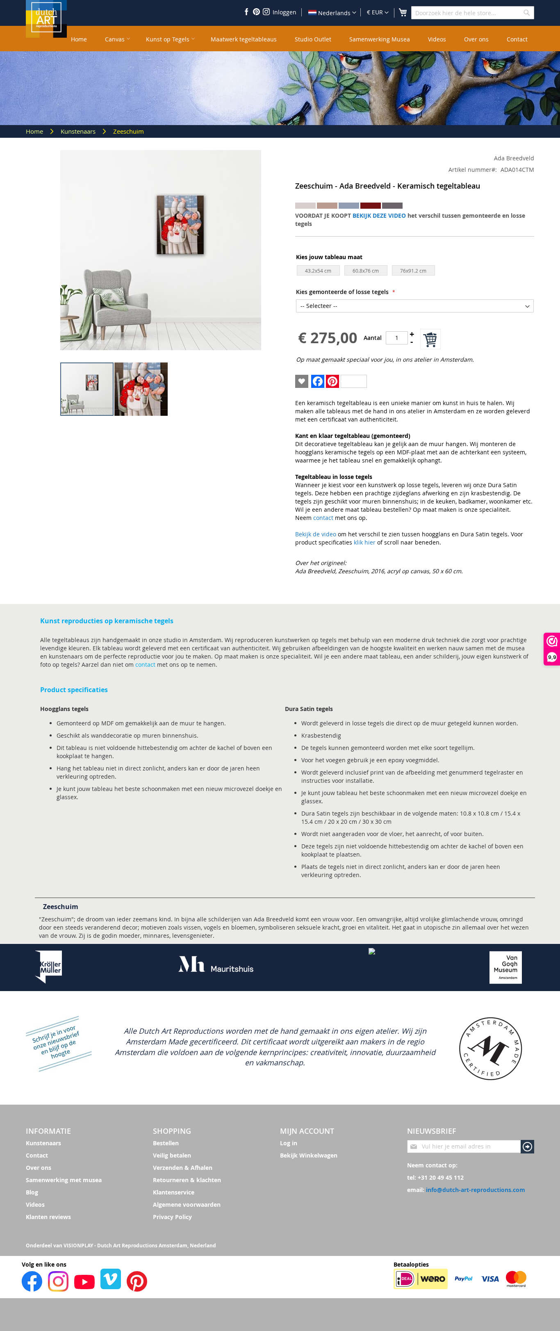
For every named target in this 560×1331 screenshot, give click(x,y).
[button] (378, 12)
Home (35, 131)
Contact (37, 1155)
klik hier (365, 542)
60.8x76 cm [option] (366, 270)
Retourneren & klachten (187, 1180)
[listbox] (415, 272)
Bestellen (166, 1143)
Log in (288, 1143)
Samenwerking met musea (64, 1180)
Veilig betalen (172, 1155)
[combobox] (472, 12)
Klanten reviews (48, 1217)
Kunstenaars (79, 131)
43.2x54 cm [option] (318, 270)
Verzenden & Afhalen (182, 1167)
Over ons (38, 1167)
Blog (32, 1192)
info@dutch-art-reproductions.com (475, 1190)
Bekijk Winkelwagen (308, 1155)
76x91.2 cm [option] (413, 270)
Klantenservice (173, 1192)
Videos (35, 1204)
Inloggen (284, 12)
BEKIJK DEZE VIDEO (379, 215)
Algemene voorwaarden (187, 1204)
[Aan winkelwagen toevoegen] (430, 339)
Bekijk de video (315, 534)
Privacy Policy (172, 1217)
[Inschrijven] (527, 1146)
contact (323, 518)
